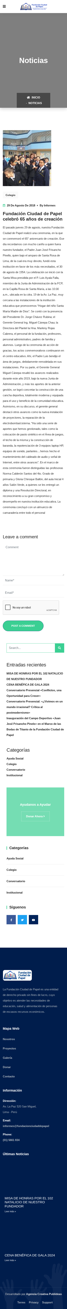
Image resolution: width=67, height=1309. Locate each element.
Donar (7, 1067)
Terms (21, 1302)
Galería (7, 1057)
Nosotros (9, 1039)
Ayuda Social (15, 758)
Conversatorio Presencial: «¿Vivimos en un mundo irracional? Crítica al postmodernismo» (35, 707)
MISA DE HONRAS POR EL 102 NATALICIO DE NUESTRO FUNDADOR (29, 1202)
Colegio (12, 764)
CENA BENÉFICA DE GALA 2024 (28, 684)
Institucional (15, 775)
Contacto (9, 1076)
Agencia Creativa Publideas (44, 1294)
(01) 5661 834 (11, 1140)
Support (47, 1302)
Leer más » (10, 1211)
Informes (49, 205)
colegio (10, 195)
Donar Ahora (34, 816)
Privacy (34, 1302)
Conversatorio (16, 769)
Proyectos (9, 1048)
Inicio (35, 97)
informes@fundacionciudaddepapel (26, 1126)
